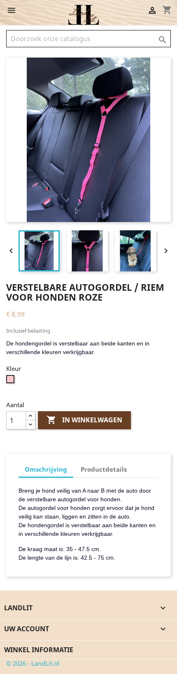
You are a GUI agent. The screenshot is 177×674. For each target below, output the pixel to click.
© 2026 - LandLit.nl (32, 663)
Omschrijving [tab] (46, 469)
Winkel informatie (38, 649)
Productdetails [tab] (104, 469)
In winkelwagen (84, 420)
